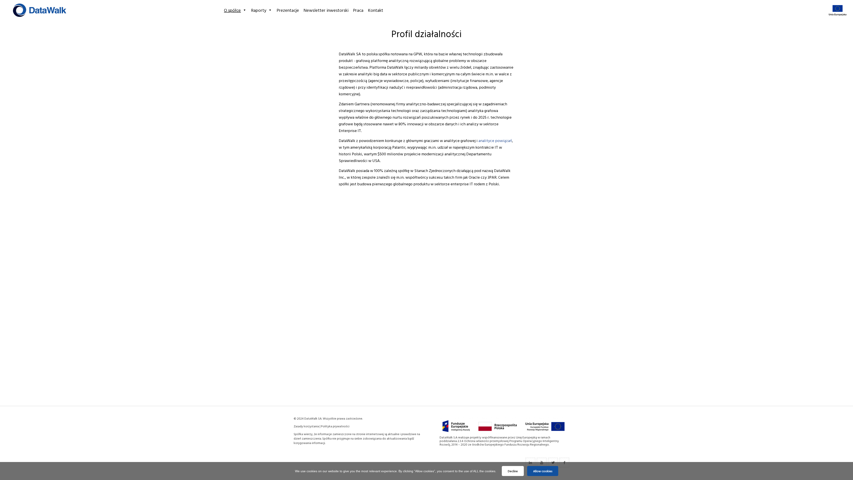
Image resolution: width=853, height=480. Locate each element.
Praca (358, 10)
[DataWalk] (39, 10)
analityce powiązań (495, 141)
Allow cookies (542, 471)
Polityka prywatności (335, 426)
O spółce (232, 10)
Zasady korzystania (306, 426)
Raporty (258, 10)
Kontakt (375, 10)
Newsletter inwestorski (326, 10)
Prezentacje (288, 10)
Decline (513, 471)
